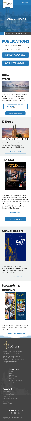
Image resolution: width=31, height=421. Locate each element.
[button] (25, 2)
